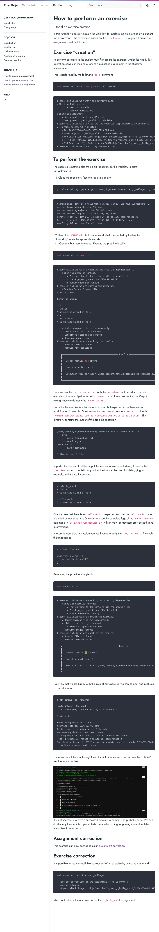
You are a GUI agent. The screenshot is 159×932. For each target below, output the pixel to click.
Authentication (11, 51)
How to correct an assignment (19, 84)
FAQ (6, 100)
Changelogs (10, 27)
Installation (9, 47)
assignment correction (112, 846)
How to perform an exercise (18, 80)
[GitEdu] (153, 5)
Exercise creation (12, 60)
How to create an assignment (19, 76)
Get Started (28, 5)
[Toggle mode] (148, 5)
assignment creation (65, 42)
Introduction (10, 23)
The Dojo (11, 5)
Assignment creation (14, 56)
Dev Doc (58, 5)
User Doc (44, 5)
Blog (69, 5)
